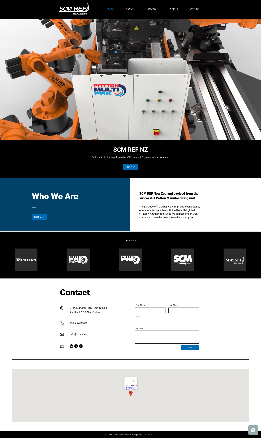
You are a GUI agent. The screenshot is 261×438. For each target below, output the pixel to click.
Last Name (174, 305)
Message (139, 328)
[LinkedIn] (71, 346)
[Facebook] (81, 346)
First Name (140, 305)
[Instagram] (76, 346)
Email (137, 316)
